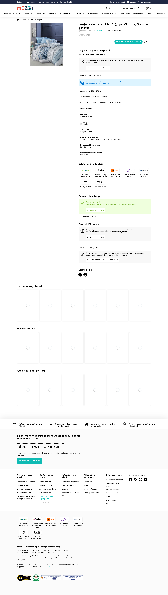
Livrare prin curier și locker (103, 424)
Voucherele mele (45, 493)
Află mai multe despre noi (91, 476)
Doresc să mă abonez (29, 461)
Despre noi (88, 482)
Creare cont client (46, 482)
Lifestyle (160, 14)
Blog (86, 485)
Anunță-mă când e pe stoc (128, 42)
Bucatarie (93, 14)
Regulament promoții (114, 479)
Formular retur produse (71, 482)
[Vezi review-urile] (115, 34)
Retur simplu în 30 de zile (30, 424)
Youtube (145, 479)
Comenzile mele (23, 485)
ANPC (108, 496)
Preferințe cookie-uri (114, 493)
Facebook (130, 479)
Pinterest (140, 479)
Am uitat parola (45, 502)
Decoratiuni (65, 14)
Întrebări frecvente (91, 489)
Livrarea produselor (24, 489)
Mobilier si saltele (11, 14)
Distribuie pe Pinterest (85, 275)
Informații (83, 75)
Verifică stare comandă (116, 2)
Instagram (135, 479)
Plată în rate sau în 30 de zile (142, 424)
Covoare (41, 14)
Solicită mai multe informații (97, 83)
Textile (52, 14)
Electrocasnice (109, 14)
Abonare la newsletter (98, 68)
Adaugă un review (95, 210)
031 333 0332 (146, 2)
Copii (150, 14)
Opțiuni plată (95, 75)
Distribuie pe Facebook (80, 275)
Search (107, 8)
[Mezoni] (18, 19)
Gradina (28, 14)
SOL (107, 504)
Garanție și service (69, 485)
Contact (133, 2)
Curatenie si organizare (132, 14)
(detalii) (124, 232)
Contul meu (128, 8)
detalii (69, 2)
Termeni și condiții (113, 483)
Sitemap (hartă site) (91, 493)
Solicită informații (95, 260)
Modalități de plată (24, 493)
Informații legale (114, 475)
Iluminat (80, 14)
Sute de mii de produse (66, 424)
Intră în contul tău (46, 485)
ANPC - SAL (111, 500)
